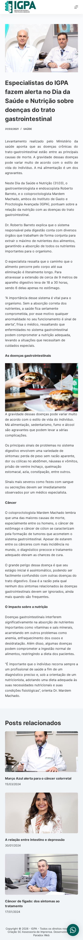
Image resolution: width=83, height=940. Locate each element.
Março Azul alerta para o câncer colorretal (38, 778)
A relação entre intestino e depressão (35, 840)
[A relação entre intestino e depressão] (41, 813)
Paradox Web (41, 935)
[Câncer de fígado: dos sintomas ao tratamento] (41, 874)
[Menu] (76, 7)
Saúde (27, 128)
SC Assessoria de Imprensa (35, 931)
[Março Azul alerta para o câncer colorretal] (41, 751)
